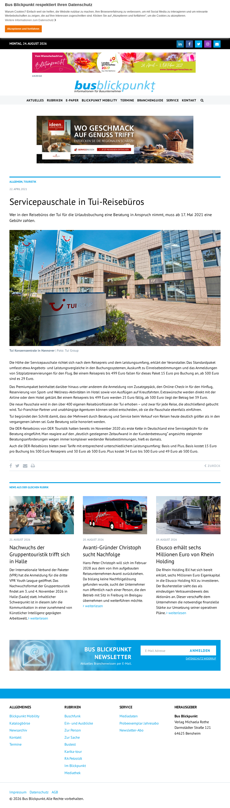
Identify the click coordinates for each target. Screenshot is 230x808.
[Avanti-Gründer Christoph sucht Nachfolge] (115, 515)
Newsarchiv (18, 730)
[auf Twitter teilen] (17, 466)
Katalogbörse (19, 723)
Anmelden (200, 650)
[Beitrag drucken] (33, 466)
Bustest (70, 744)
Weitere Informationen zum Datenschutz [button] (29, 20)
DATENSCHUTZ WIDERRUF (201, 658)
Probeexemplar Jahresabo (139, 723)
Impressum (18, 792)
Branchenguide (150, 100)
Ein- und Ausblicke (78, 723)
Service (172, 100)
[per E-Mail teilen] (25, 466)
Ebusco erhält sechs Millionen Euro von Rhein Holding (185, 554)
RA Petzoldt (73, 758)
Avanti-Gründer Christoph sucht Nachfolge (112, 551)
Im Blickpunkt (75, 765)
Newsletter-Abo (131, 730)
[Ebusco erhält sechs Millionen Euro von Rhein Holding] (188, 515)
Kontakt (189, 100)
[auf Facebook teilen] (11, 466)
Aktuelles (35, 100)
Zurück (214, 466)
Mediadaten (128, 716)
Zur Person (72, 730)
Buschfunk (72, 716)
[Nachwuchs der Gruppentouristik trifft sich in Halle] (41, 515)
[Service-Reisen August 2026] (115, 139)
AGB (55, 792)
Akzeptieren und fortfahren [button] (23, 28)
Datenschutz (39, 792)
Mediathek (72, 773)
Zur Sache (72, 737)
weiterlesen (38, 618)
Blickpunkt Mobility (99, 100)
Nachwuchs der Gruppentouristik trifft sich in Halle (39, 554)
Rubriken (55, 100)
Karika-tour (73, 751)
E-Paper (72, 100)
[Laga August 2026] (114, 63)
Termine (127, 100)
